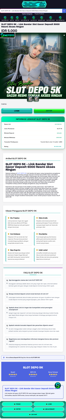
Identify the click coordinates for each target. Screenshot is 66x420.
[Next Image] (64, 66)
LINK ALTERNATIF (50, 409)
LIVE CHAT (34, 415)
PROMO (18, 404)
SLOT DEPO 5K (21, 173)
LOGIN (16, 111)
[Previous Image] (1, 66)
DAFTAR (49, 111)
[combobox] (31, 11)
